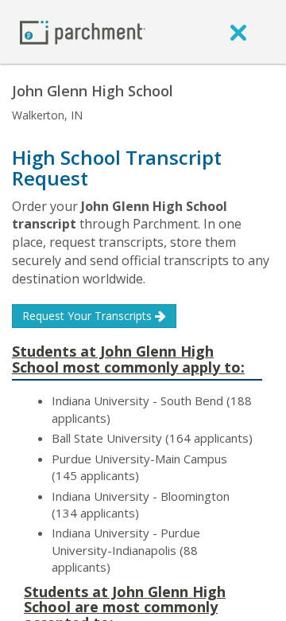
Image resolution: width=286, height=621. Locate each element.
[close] (238, 31)
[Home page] (82, 31)
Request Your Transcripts (88, 315)
